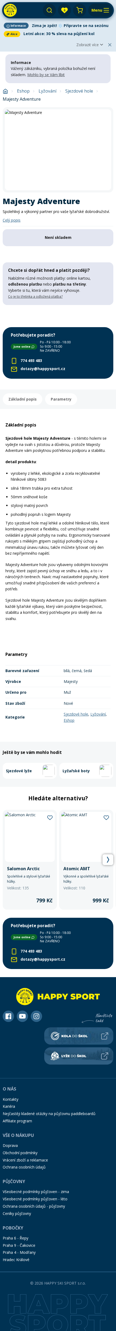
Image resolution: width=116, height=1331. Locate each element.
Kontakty (10, 1099)
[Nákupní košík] (79, 10)
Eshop (23, 91)
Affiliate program (17, 1120)
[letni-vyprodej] (58, 316)
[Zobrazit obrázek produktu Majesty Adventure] (58, 149)
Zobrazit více (87, 44)
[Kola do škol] (78, 1036)
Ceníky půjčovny (17, 1213)
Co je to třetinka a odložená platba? (35, 296)
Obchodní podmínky (20, 1152)
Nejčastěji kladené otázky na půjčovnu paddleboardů (49, 1113)
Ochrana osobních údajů (24, 1167)
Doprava (10, 1145)
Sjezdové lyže (19, 770)
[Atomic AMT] (86, 860)
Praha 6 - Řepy (15, 1238)
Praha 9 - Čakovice (19, 1245)
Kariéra (9, 1106)
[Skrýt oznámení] (109, 44)
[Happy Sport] (10, 10)
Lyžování (47, 91)
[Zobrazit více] (58, 26)
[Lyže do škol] (78, 1056)
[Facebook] (8, 1016)
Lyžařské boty (76, 770)
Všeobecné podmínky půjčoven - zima (36, 1191)
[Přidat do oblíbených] (50, 817)
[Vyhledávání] (49, 10)
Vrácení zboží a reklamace (25, 1160)
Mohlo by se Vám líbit (46, 74)
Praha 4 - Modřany (19, 1252)
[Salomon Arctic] (30, 860)
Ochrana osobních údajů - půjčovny (34, 1206)
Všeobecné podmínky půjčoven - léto (35, 1198)
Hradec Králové (16, 1259)
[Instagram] (36, 1016)
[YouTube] (22, 1016)
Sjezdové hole (79, 91)
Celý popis (12, 220)
